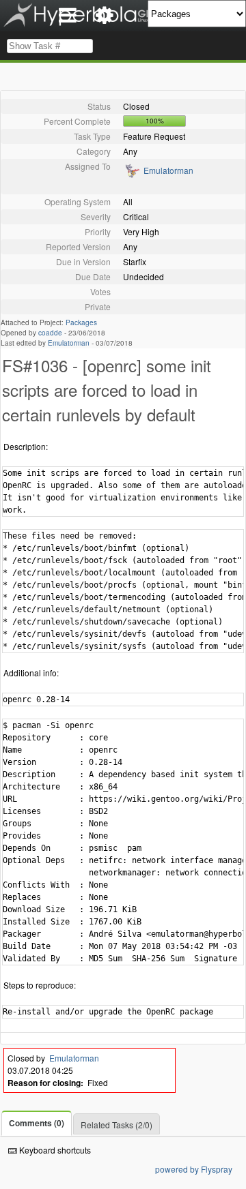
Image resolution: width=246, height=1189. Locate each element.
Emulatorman (168, 170)
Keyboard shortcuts (54, 1150)
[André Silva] (131, 175)
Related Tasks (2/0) (116, 1124)
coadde (50, 332)
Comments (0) (36, 1123)
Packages (81, 322)
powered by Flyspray (193, 1169)
